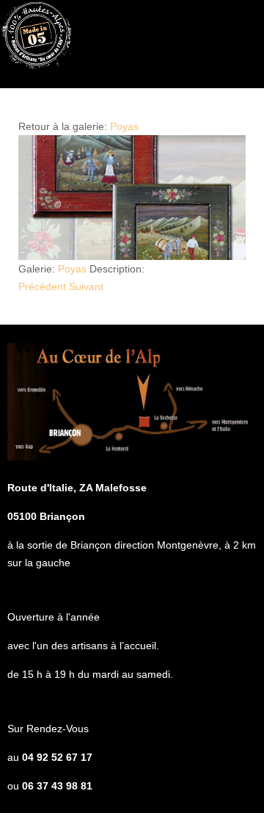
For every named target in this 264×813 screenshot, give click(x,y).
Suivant (86, 286)
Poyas (124, 126)
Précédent (42, 286)
